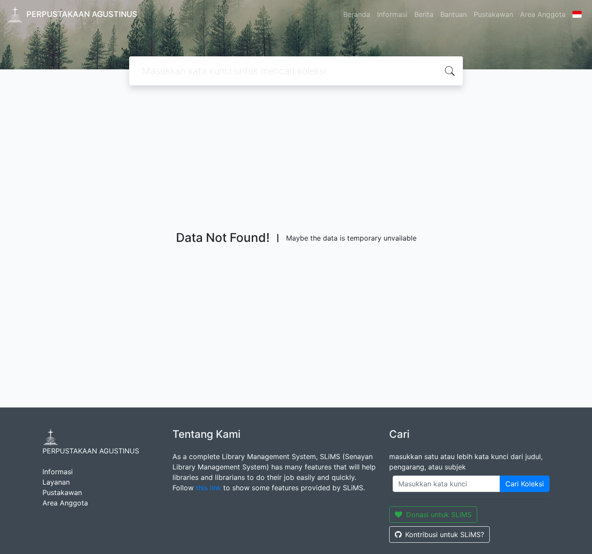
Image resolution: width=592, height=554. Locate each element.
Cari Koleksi (524, 483)
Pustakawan (493, 14)
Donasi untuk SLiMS (439, 514)
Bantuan (453, 14)
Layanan (56, 482)
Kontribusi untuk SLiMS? (444, 534)
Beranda (356, 14)
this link (208, 487)
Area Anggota (543, 14)
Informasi (392, 14)
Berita (423, 14)
